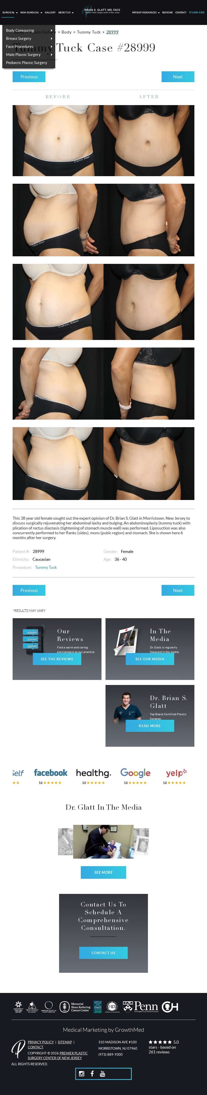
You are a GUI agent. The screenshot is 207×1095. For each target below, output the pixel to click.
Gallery (50, 13)
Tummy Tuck (89, 32)
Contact (181, 13)
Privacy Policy (41, 1042)
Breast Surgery (18, 38)
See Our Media (150, 659)
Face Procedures (20, 46)
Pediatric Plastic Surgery (26, 62)
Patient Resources (144, 13)
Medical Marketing (85, 1030)
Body (66, 32)
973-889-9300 (196, 13)
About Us (64, 13)
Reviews (167, 13)
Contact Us (103, 953)
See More (103, 872)
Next (178, 76)
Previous (29, 76)
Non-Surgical (30, 13)
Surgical (9, 13)
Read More (150, 726)
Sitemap (65, 1042)
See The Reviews (57, 659)
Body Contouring (20, 30)
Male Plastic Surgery (23, 54)
